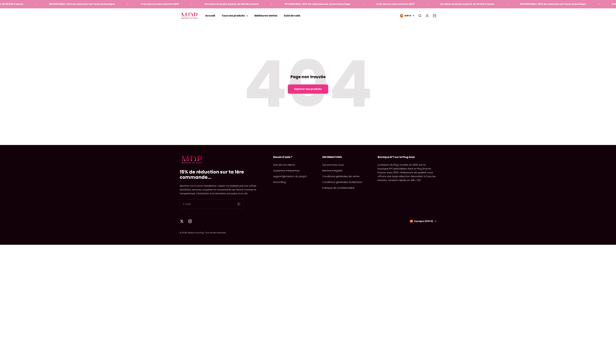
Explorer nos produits (308, 89)
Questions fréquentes (286, 170)
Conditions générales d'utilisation (342, 182)
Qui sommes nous (333, 164)
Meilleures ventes (265, 15)
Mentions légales (332, 170)
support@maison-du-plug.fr (290, 176)
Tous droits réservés (215, 232)
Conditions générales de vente (340, 176)
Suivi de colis (292, 15)
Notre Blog (279, 182)
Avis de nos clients (284, 164)
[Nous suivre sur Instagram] (190, 221)
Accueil (210, 15)
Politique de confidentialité (338, 187)
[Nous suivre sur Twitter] (182, 221)
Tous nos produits (233, 15)
